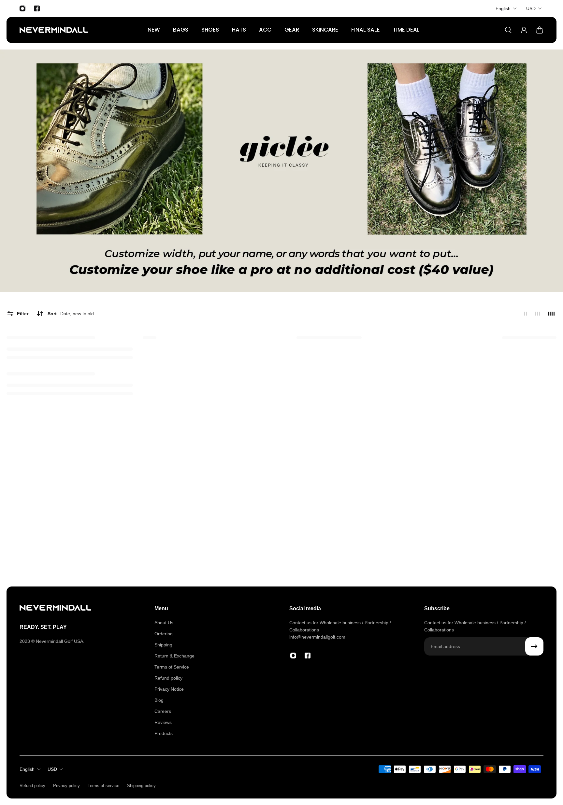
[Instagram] (22, 8)
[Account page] (524, 30)
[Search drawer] (508, 30)
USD (531, 8)
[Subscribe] (534, 646)
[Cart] (539, 30)
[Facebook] (37, 8)
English (503, 8)
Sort (71, 313)
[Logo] (54, 30)
